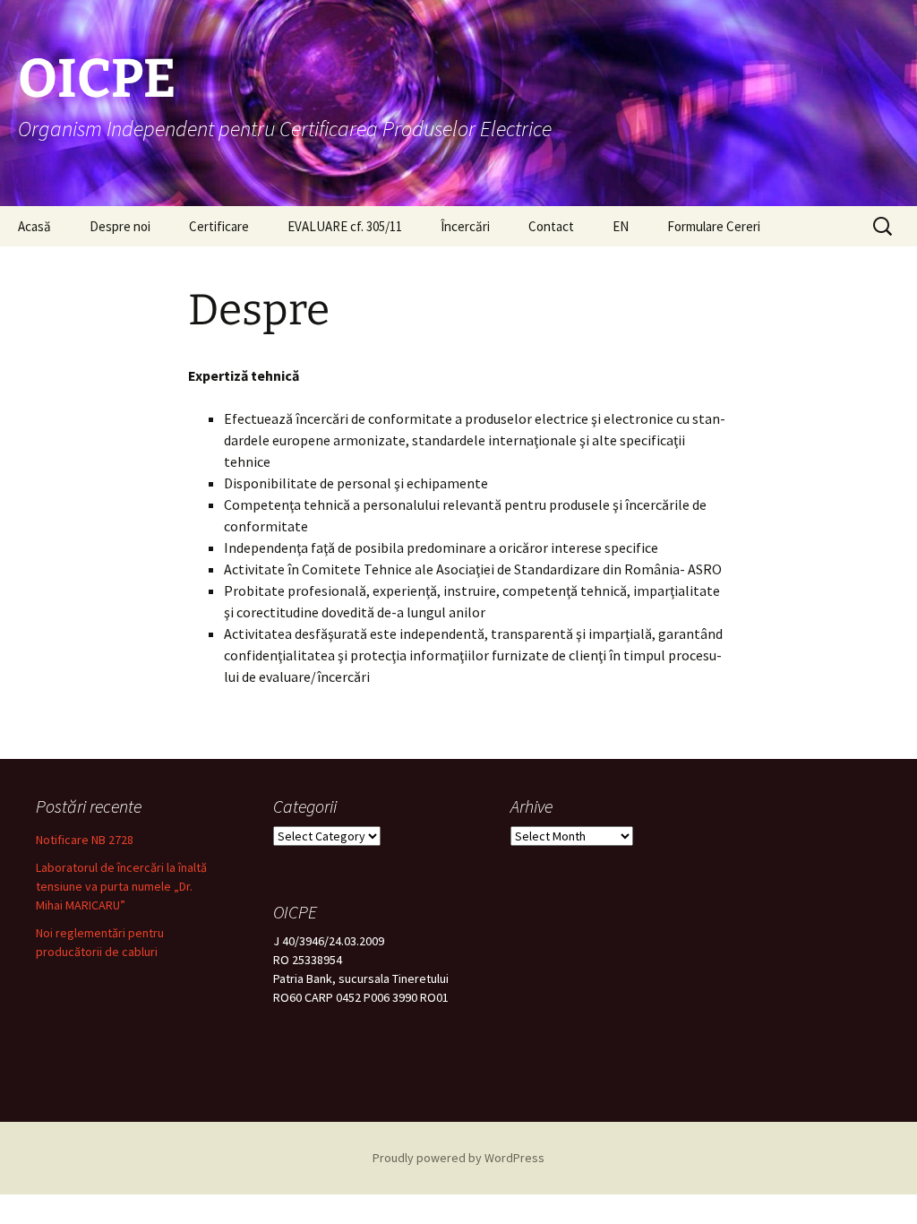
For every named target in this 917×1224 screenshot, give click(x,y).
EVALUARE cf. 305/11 (344, 226)
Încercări (465, 226)
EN (621, 226)
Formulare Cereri (713, 226)
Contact (551, 226)
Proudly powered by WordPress (458, 1158)
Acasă (34, 226)
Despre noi (120, 226)
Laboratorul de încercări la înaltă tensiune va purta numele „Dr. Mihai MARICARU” (121, 886)
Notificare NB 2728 (84, 840)
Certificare (219, 226)
